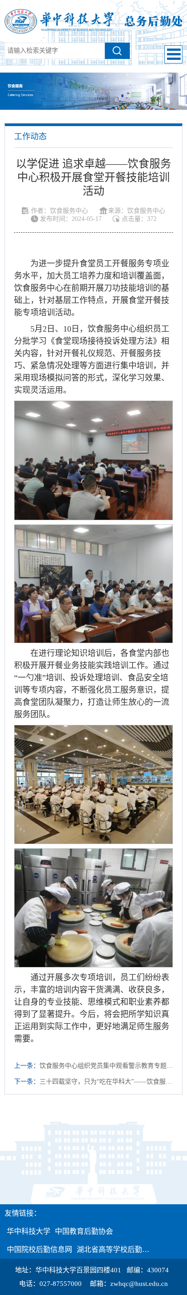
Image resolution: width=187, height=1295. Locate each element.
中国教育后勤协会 (84, 1231)
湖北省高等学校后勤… (113, 1249)
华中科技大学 (28, 1231)
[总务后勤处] (93, 20)
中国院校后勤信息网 (39, 1249)
